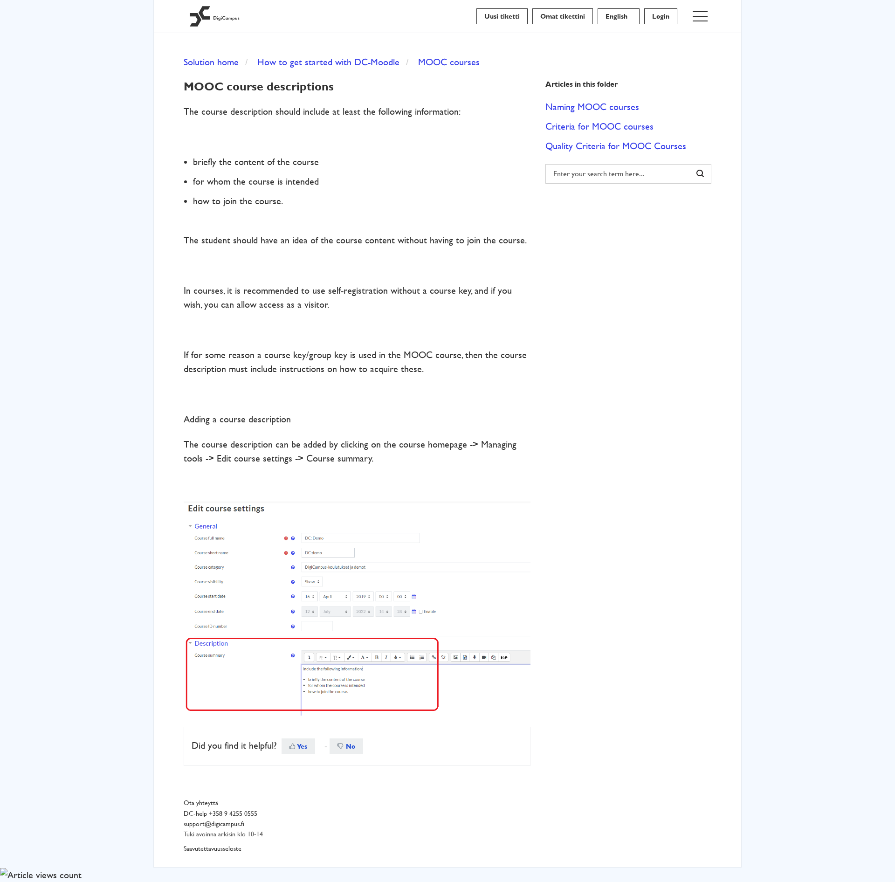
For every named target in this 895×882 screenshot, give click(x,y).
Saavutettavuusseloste (212, 848)
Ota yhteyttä (201, 802)
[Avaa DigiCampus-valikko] (700, 16)
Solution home (211, 62)
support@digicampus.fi (214, 823)
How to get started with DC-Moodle (328, 62)
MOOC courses (449, 62)
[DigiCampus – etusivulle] (215, 16)
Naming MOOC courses (592, 106)
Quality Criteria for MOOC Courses (615, 146)
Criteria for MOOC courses (599, 126)
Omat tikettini (562, 16)
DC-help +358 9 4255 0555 (220, 813)
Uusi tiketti (502, 16)
